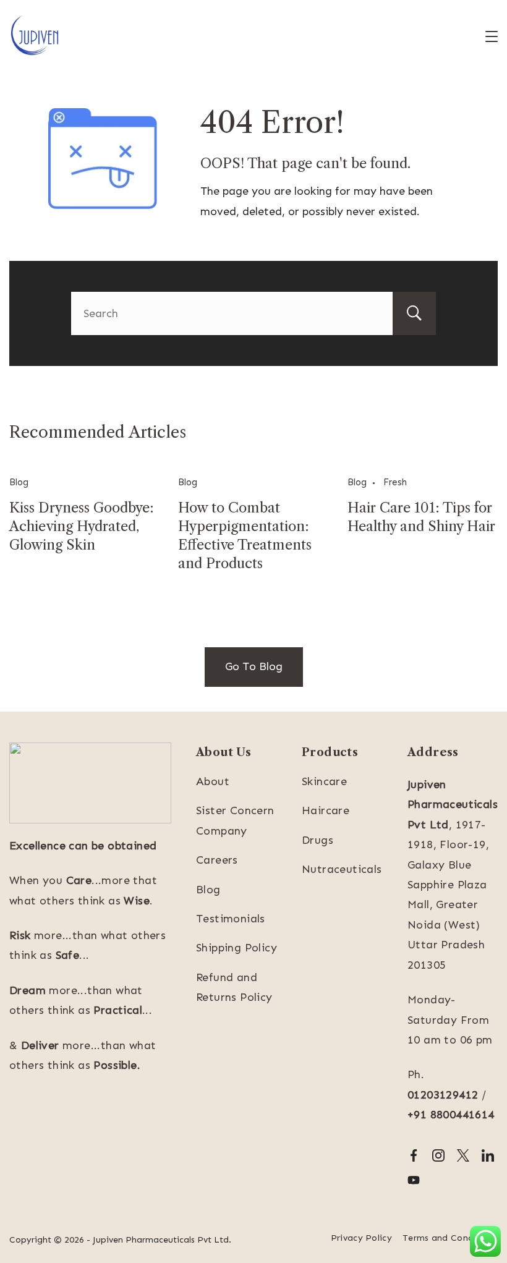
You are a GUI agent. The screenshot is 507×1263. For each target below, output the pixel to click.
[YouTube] (413, 1180)
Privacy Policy (361, 1238)
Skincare (324, 781)
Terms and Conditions (450, 1238)
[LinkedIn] (488, 1155)
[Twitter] (463, 1155)
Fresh (395, 482)
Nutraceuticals (342, 869)
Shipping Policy (236, 948)
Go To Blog (254, 666)
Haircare (325, 810)
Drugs (317, 840)
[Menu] (491, 36)
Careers (217, 860)
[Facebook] (413, 1155)
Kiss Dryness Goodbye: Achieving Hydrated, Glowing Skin (81, 526)
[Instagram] (438, 1155)
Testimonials (230, 918)
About (212, 781)
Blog (18, 482)
